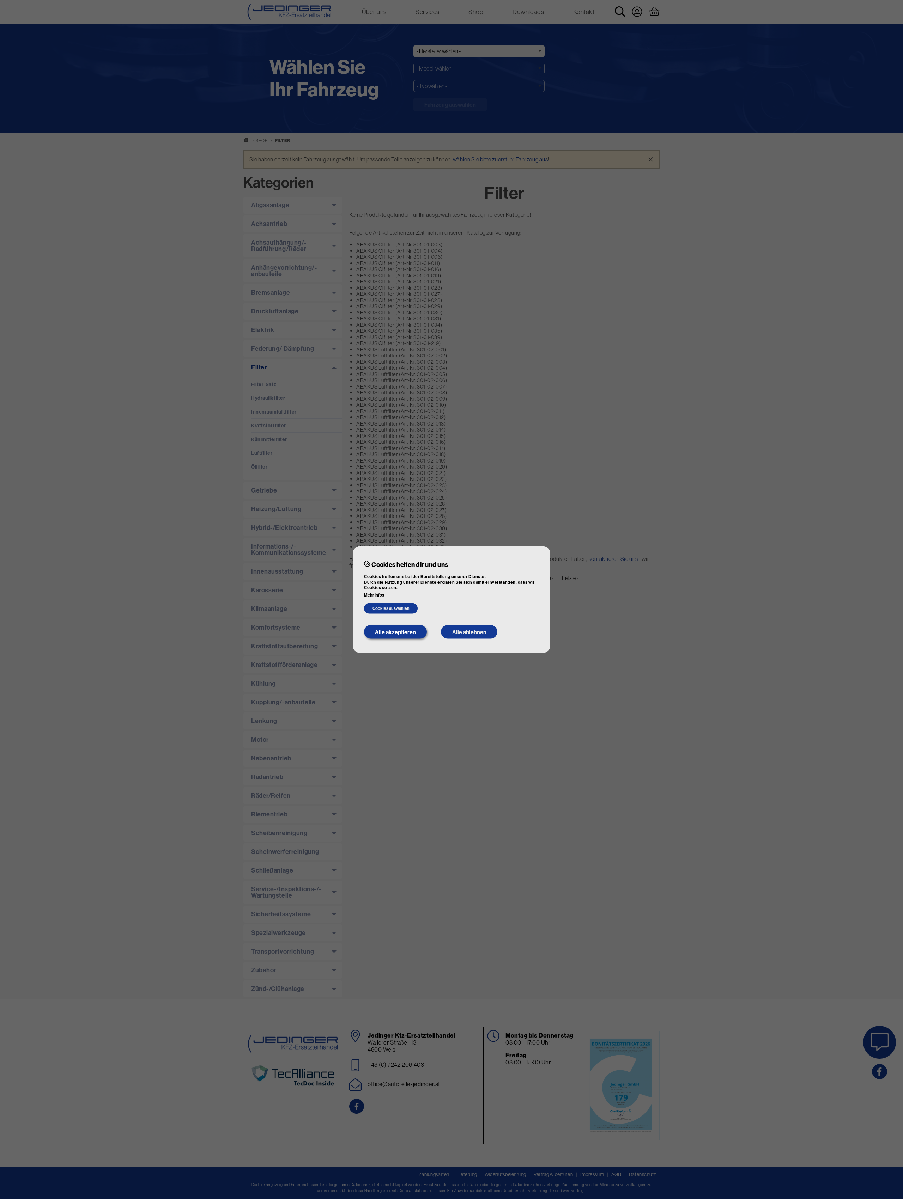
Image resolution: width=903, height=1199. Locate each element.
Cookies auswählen (391, 608)
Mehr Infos (374, 595)
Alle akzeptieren (395, 631)
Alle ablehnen (469, 631)
